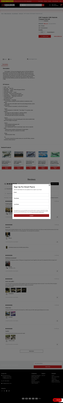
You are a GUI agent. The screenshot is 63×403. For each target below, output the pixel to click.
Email (15, 192)
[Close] (49, 185)
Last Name (16, 204)
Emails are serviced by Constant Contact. (38, 212)
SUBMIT (31, 215)
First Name (16, 198)
